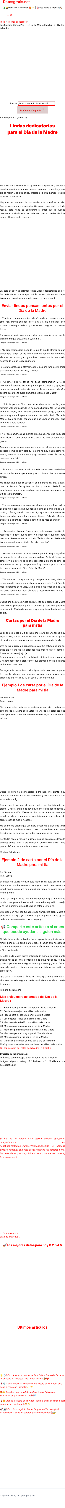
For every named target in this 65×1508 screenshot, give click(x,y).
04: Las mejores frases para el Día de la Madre (23, 1018)
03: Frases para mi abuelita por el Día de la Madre (25, 1015)
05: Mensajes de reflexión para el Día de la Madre (25, 1022)
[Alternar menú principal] (9, 15)
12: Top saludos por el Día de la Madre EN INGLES (25, 1048)
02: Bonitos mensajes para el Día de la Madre (23, 1011)
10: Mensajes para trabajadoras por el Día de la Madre (27, 1040)
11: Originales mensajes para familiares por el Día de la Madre (31, 1044)
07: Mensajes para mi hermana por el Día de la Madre (27, 1029)
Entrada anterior (9, 1233)
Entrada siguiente (10, 1236)
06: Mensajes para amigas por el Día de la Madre (25, 1026)
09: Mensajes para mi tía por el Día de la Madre (24, 1037)
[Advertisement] (32, 65)
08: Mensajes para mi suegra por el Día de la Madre (26, 1033)
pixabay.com (38, 1061)
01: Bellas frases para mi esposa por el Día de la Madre (27, 1007)
